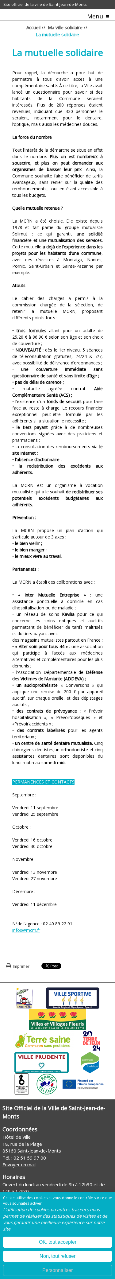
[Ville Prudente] (41, 1062)
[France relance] (47, 1083)
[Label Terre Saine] (43, 1040)
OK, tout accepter (57, 1242)
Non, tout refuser (57, 1256)
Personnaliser (57, 1270)
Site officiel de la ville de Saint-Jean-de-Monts (45, 4)
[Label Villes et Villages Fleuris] (57, 1019)
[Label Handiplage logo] (24, 997)
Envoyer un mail (19, 1164)
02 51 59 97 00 (29, 1158)
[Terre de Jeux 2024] (91, 1040)
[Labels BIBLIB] (22, 1083)
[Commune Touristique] (90, 1062)
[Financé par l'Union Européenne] (82, 1083)
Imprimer (21, 966)
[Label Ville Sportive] (72, 997)
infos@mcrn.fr (26, 930)
